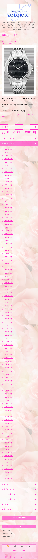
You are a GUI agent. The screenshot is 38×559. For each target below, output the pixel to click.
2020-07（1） (8, 283)
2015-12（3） (8, 410)
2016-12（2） (8, 384)
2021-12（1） (8, 243)
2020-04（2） (8, 292)
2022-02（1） (8, 240)
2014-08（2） (8, 456)
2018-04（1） (8, 348)
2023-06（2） (8, 208)
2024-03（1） (8, 188)
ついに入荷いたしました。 (12, 43)
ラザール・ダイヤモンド (10, 139)
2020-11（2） (8, 270)
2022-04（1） (8, 234)
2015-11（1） (8, 413)
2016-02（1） (8, 403)
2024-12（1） (8, 168)
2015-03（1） (8, 439)
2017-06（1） (8, 371)
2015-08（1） (8, 423)
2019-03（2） (8, 328)
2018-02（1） (8, 354)
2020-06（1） (8, 286)
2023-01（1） (8, 217)
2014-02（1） (8, 465)
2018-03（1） (8, 351)
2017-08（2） (8, 367)
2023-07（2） (8, 204)
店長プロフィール (8, 489)
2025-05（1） (8, 159)
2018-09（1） (8, 341)
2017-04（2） (8, 374)
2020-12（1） (8, 266)
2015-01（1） (8, 446)
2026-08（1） (8, 149)
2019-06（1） (8, 322)
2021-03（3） (8, 260)
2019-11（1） (8, 309)
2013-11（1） (8, 475)
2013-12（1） (8, 472)
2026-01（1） (8, 155)
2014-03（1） (8, 462)
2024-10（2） (8, 175)
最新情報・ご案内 (8, 144)
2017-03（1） (8, 377)
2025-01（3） (8, 165)
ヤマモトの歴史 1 (8, 494)
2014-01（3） (8, 469)
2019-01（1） (8, 332)
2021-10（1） (8, 250)
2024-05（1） (8, 181)
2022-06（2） (8, 230)
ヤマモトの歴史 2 (8, 499)
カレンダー (6, 504)
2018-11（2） (8, 338)
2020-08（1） (8, 279)
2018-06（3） (8, 345)
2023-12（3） (8, 198)
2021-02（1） (8, 263)
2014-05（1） (8, 459)
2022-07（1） (8, 227)
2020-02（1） (8, 299)
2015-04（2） (8, 436)
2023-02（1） (8, 214)
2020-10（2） (8, 273)
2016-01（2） (8, 407)
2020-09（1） (8, 276)
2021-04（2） (8, 257)
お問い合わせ (6, 509)
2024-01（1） (8, 195)
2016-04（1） (8, 400)
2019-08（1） (8, 319)
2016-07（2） (8, 394)
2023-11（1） (8, 201)
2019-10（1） (8, 312)
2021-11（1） (8, 247)
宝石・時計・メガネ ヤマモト (14, 557)
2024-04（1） (8, 185)
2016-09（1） (8, 390)
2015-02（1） (8, 443)
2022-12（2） (8, 221)
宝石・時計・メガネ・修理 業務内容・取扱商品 (19, 133)
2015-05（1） (8, 433)
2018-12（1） (8, 335)
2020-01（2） (8, 302)
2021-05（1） (8, 253)
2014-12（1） (8, 449)
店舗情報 (5, 484)
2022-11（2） (8, 224)
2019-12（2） (8, 305)
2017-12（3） (8, 361)
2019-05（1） (8, 325)
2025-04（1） (8, 162)
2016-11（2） (8, 387)
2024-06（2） (8, 178)
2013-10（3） (8, 478)
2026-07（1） (8, 152)
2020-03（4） (8, 296)
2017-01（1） (8, 381)
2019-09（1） (8, 315)
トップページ (6, 127)
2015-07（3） (8, 426)
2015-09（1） (8, 420)
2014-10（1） (8, 452)
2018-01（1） (8, 358)
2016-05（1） (8, 397)
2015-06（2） (8, 429)
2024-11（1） (8, 172)
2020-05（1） (8, 289)
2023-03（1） (8, 211)
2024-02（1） (8, 191)
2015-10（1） (8, 416)
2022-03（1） (8, 237)
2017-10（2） (8, 364)
